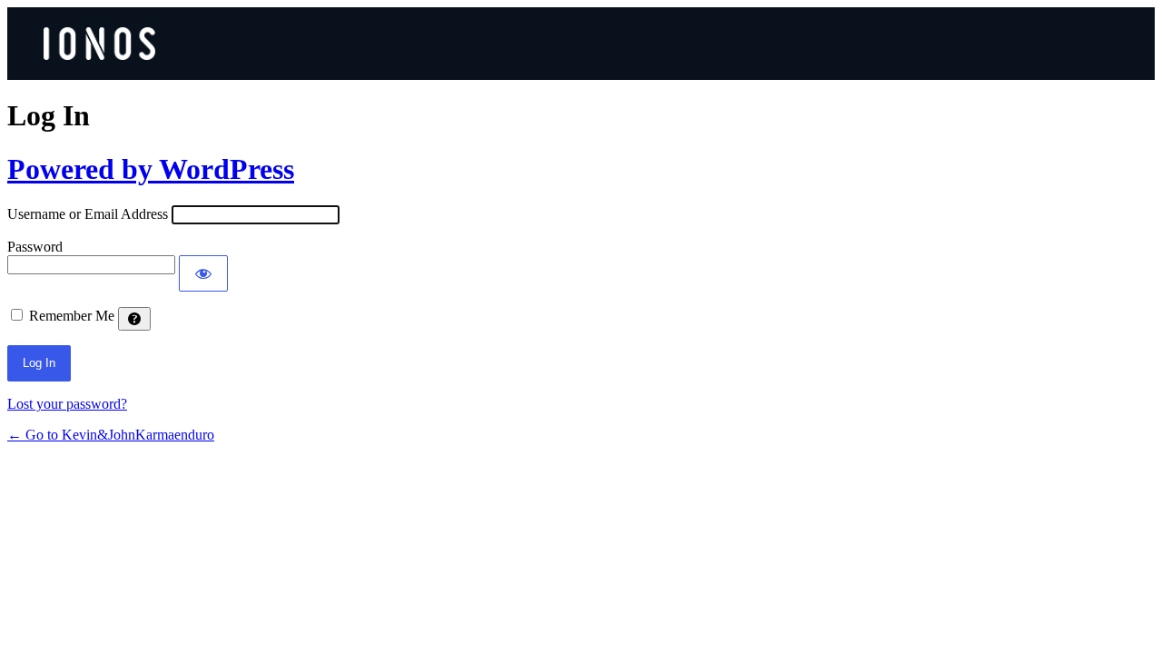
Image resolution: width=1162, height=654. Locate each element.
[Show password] (203, 273)
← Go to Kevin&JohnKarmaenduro (110, 434)
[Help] (134, 319)
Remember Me (71, 315)
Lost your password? (67, 403)
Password (35, 246)
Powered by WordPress (150, 169)
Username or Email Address (87, 214)
